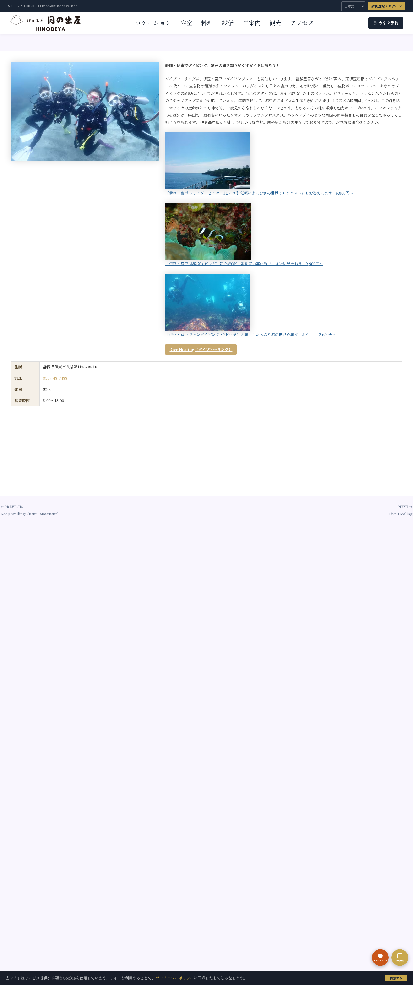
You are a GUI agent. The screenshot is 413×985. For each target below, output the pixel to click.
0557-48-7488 (55, 378)
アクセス (302, 22)
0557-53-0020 (22, 6)
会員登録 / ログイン (386, 6)
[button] (380, 957)
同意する (396, 978)
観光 (276, 22)
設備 (228, 22)
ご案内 (252, 22)
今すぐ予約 (389, 23)
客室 (186, 22)
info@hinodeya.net (59, 6)
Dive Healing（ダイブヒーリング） (200, 349)
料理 (207, 22)
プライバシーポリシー (175, 978)
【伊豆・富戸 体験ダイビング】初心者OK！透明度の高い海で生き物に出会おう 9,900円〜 (244, 263)
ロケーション (153, 22)
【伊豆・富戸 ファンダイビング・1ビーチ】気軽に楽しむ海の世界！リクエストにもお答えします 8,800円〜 (259, 193)
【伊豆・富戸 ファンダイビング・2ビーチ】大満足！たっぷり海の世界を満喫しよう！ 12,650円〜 (250, 334)
